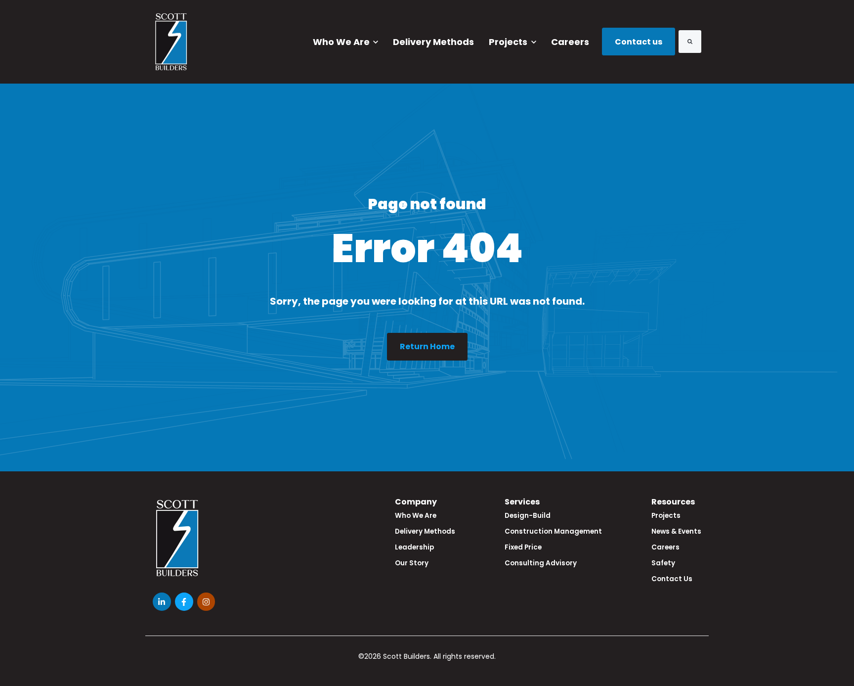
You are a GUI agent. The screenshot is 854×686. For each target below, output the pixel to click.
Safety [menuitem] (663, 563)
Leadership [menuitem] (414, 547)
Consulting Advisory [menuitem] (541, 563)
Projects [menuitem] (666, 515)
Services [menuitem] (522, 501)
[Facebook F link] (184, 602)
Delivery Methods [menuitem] (425, 531)
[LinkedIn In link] (162, 602)
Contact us (638, 41)
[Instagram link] (206, 602)
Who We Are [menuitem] (415, 515)
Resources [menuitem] (673, 501)
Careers (570, 42)
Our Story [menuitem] (411, 563)
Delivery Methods (433, 42)
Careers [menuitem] (665, 547)
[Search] (690, 41)
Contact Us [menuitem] (671, 579)
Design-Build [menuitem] (528, 515)
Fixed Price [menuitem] (523, 547)
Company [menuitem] (416, 501)
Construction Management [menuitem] (553, 531)
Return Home (427, 346)
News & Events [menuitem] (676, 531)
